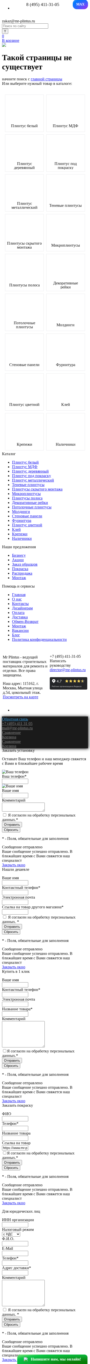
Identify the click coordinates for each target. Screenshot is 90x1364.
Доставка (20, 617)
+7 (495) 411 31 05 (17, 723)
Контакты (20, 603)
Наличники (66, 444)
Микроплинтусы (65, 245)
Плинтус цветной (24, 405)
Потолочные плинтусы (24, 325)
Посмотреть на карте (20, 697)
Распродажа (22, 573)
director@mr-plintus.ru (68, 670)
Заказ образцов (25, 564)
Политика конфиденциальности (39, 639)
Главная (19, 595)
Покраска (20, 569)
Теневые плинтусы (65, 206)
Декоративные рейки (65, 285)
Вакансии (20, 630)
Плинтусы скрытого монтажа (24, 245)
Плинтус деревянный (24, 166)
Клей (65, 405)
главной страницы (46, 79)
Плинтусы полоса (24, 285)
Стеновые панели (24, 365)
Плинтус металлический (25, 206)
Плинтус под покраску (65, 166)
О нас (17, 599)
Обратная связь (15, 719)
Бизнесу (19, 555)
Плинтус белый (24, 126)
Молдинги (65, 325)
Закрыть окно (13, 865)
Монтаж (19, 578)
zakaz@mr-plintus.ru (18, 21)
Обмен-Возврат (25, 621)
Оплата (18, 612)
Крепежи (24, 444)
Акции (18, 560)
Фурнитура (65, 365)
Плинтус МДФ (65, 126)
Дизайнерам (22, 608)
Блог (16, 635)
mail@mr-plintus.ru (17, 728)
